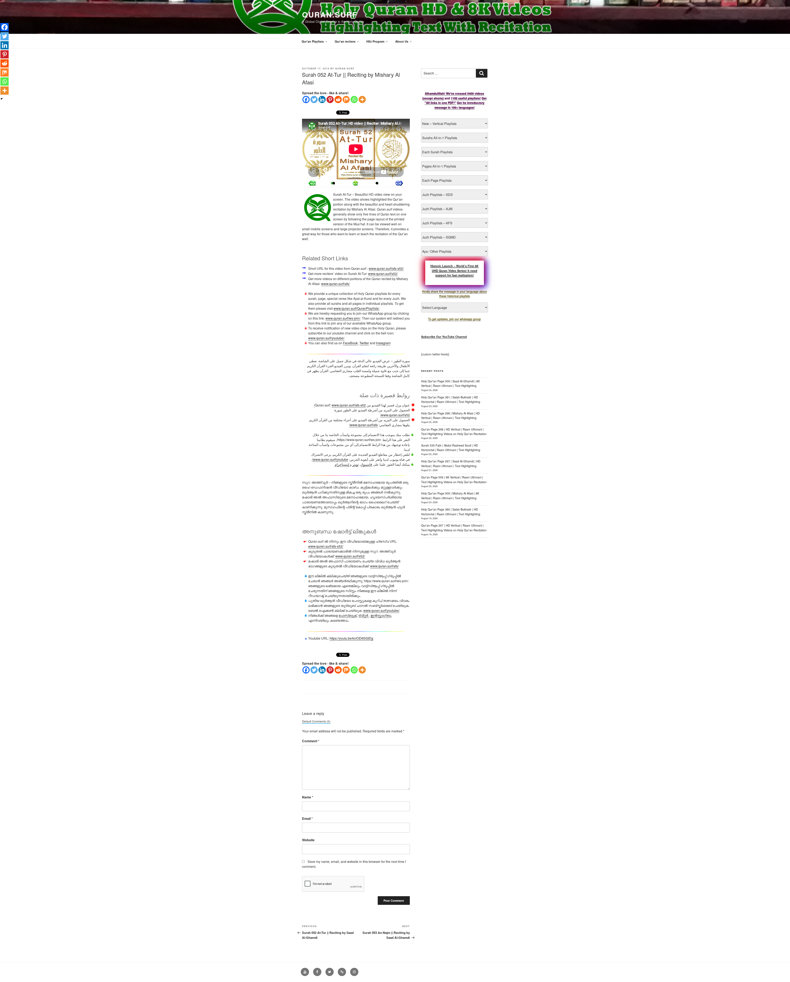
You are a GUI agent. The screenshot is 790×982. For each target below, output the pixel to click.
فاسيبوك (366, 464)
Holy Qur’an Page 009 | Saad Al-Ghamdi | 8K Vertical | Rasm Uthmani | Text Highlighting (450, 383)
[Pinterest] (330, 99)
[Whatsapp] (354, 99)
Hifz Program (375, 41)
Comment (310, 741)
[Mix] (346, 99)
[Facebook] (306, 99)
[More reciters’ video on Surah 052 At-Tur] (333, 183)
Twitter (364, 343)
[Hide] (1, 98)
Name (307, 797)
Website (308, 840)
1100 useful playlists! (466, 98)
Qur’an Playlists (313, 41)
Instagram (383, 343)
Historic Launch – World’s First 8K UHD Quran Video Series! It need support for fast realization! (454, 270)
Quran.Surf (330, 14)
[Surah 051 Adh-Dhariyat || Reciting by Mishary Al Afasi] (399, 183)
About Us (401, 41)
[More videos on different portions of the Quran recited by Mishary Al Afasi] (377, 183)
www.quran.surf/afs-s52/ (386, 268)
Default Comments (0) (316, 721)
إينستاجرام (342, 464)
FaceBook (350, 343)
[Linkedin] (322, 99)
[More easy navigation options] (355, 183)
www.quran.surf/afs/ (335, 283)
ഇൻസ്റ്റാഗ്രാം (381, 615)
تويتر (355, 464)
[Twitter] (314, 99)
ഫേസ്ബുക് (348, 615)
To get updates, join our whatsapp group (454, 319)
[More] (362, 99)
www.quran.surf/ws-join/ (342, 318)
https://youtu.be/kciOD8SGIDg (351, 638)
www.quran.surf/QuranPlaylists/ (356, 308)
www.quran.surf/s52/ (383, 273)
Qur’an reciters (345, 41)
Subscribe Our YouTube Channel (444, 337)
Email (307, 818)
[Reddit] (338, 99)
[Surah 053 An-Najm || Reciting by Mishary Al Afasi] (312, 183)
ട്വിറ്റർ (363, 615)
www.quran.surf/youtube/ (326, 338)
